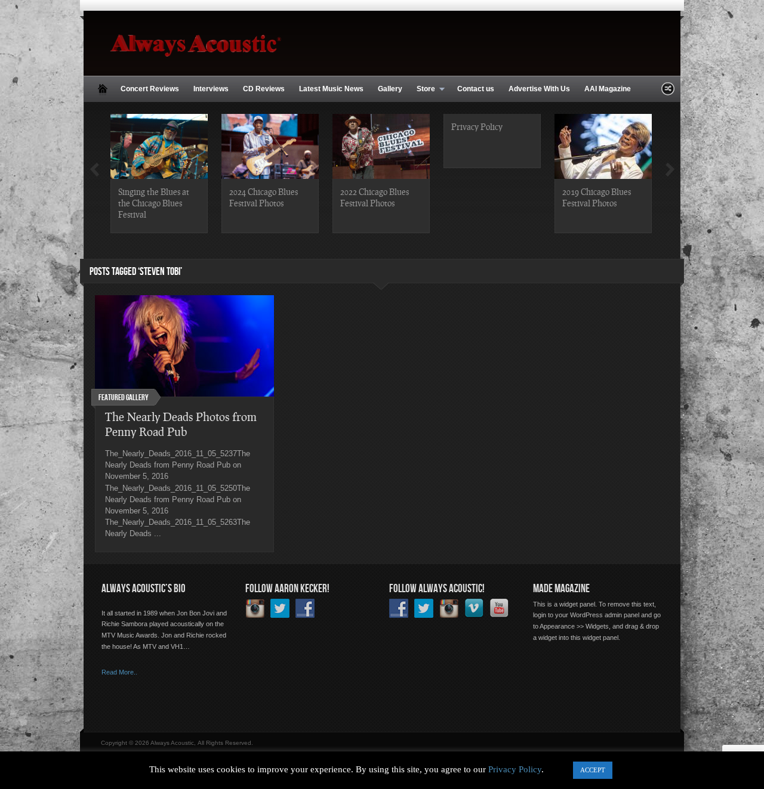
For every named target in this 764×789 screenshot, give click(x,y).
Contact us (475, 89)
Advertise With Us (539, 89)
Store (422, 89)
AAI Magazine (607, 89)
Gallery (390, 89)
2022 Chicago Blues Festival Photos (374, 197)
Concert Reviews (150, 89)
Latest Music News (331, 89)
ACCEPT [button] (592, 769)
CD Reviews (264, 89)
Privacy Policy (477, 126)
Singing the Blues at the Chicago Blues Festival (153, 202)
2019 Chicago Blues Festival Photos (596, 197)
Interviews (211, 89)
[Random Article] (667, 92)
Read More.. (119, 672)
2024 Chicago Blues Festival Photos (263, 197)
